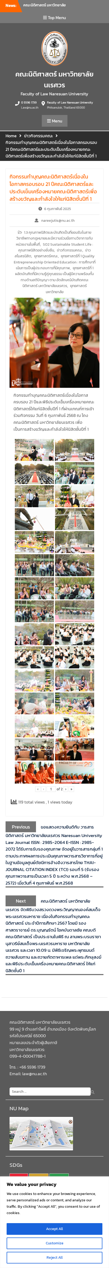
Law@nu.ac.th (29, 107)
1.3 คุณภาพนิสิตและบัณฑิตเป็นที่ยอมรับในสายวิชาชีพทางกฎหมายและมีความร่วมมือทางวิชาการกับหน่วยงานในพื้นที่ (54, 238)
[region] (54, 1222)
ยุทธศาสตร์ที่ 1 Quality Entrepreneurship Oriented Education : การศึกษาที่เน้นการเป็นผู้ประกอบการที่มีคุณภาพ (55, 262)
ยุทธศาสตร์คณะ (46, 256)
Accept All (54, 1229)
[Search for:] (49, 1091)
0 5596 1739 (29, 102)
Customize (54, 1243)
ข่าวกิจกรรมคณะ (69, 250)
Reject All (55, 1257)
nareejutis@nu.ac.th (58, 220)
